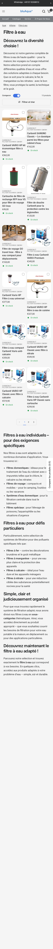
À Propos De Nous (42, 19)
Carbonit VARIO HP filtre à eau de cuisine (38, 309)
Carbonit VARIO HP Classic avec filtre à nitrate (37, 350)
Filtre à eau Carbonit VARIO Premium (38, 256)
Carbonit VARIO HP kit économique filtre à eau (13, 148)
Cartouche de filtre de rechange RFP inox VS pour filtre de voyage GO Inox (14, 201)
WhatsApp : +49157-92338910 (26, 2)
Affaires (12, 25)
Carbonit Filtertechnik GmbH (12, 141)
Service (28, 19)
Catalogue (16, 19)
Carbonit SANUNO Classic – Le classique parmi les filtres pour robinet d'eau (38, 138)
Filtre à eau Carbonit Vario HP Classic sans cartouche (38, 400)
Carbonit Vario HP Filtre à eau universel (13, 297)
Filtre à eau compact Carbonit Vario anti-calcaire (13, 351)
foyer (4, 25)
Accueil (5, 19)
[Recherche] (43, 11)
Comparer (6, 95)
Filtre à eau (23, 25)
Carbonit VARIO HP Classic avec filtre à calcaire (12, 394)
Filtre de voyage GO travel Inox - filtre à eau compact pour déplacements (12, 253)
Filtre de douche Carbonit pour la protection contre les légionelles (38, 207)
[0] (48, 11)
